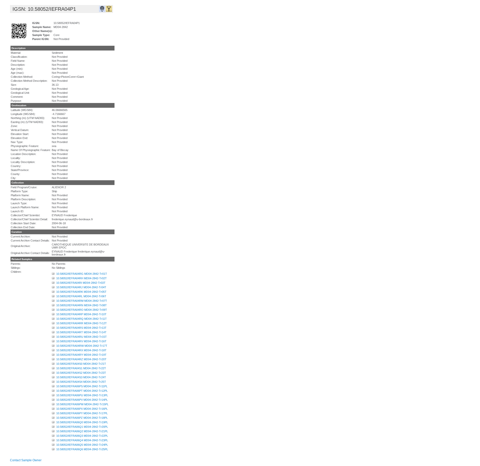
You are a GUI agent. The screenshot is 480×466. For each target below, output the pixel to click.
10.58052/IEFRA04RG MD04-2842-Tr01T (81, 273)
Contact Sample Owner (26, 460)
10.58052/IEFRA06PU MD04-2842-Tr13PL (82, 395)
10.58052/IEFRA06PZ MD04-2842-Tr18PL (82, 417)
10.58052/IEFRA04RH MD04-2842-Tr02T (81, 278)
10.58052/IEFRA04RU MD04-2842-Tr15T (81, 336)
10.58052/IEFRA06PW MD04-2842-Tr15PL (82, 404)
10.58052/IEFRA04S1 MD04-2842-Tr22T (81, 368)
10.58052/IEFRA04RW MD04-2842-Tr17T (81, 345)
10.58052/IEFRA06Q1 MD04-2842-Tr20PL (82, 426)
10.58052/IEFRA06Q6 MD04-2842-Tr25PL (82, 449)
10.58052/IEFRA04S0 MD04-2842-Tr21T (81, 363)
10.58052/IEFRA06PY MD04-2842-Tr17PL (82, 413)
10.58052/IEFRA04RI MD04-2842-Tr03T (81, 282)
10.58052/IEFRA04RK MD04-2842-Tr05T (81, 291)
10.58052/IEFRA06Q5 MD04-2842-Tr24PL (82, 444)
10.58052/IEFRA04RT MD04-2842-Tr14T (81, 332)
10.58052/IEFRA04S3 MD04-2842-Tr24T (81, 377)
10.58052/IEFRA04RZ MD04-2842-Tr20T (81, 359)
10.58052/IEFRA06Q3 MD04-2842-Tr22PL (82, 435)
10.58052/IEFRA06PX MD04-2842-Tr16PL (82, 408)
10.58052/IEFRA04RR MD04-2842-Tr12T (81, 323)
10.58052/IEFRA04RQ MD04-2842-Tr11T (81, 318)
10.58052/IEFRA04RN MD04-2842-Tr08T (81, 305)
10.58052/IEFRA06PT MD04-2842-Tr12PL (82, 390)
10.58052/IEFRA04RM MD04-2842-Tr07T (81, 300)
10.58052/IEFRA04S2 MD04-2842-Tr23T (81, 372)
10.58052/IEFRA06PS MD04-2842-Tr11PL (82, 386)
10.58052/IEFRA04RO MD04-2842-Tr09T (81, 309)
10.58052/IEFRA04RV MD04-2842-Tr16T (81, 341)
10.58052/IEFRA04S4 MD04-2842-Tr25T (81, 381)
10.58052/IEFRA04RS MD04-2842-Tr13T (81, 327)
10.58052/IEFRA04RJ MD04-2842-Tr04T (81, 287)
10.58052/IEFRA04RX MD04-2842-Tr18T (81, 350)
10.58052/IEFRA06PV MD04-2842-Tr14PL (82, 399)
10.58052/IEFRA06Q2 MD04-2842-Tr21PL (82, 431)
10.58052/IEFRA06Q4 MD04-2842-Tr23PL (82, 440)
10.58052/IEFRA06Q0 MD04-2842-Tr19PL (82, 422)
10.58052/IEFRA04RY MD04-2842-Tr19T (81, 354)
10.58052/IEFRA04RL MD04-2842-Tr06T (81, 296)
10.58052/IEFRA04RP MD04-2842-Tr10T (81, 314)
